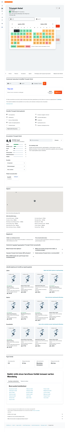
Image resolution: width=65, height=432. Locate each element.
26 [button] (27, 40)
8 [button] (43, 33)
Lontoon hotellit (47, 392)
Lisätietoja (59, 99)
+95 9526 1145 (12, 15)
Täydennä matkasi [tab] (24, 381)
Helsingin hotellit (29, 390)
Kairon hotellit (12, 392)
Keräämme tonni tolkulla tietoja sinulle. (16, 416)
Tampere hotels (47, 396)
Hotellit (13, 425)
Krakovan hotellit (12, 396)
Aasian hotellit (18, 425)
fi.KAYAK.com (8, 425)
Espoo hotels (28, 397)
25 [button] (24, 40)
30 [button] (18, 43)
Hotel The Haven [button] (10, 287)
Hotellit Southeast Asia (35, 425)
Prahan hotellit (46, 388)
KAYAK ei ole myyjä (12, 414)
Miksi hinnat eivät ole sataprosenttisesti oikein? (18, 418)
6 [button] (30, 30)
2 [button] (18, 30)
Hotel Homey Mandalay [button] (54, 287)
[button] (2, 2)
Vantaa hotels (11, 397)
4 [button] (24, 30)
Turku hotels (46, 397)
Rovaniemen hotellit (13, 388)
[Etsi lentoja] (2, 6)
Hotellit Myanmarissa (26, 425)
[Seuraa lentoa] (2, 20)
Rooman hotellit (29, 392)
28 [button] (12, 43)
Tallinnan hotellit (29, 388)
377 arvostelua (21, 11)
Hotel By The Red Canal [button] (40, 285)
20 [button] (30, 37)
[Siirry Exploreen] (2, 17)
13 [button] (30, 33)
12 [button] (27, 33)
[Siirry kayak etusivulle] (9, 2)
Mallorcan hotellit (47, 394)
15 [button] (15, 37)
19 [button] (27, 37)
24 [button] (21, 40)
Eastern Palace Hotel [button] (25, 285)
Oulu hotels (28, 396)
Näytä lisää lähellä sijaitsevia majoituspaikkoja (53, 270)
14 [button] (12, 37)
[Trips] (2, 23)
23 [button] (18, 40)
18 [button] (24, 37)
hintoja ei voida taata (35, 410)
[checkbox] (12, 178)
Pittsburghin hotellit (13, 390)
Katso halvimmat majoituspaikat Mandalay (54, 297)
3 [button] (21, 30)
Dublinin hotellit (29, 394)
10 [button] (21, 33)
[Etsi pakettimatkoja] (2, 14)
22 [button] (15, 40)
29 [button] (15, 43)
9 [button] (18, 33)
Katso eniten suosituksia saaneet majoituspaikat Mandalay (51, 324)
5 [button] (27, 30)
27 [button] (30, 40)
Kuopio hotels (11, 399)
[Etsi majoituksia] (2, 8)
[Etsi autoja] (2, 11)
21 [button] (12, 40)
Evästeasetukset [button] (9, 103)
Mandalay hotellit (44, 425)
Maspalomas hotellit (47, 390)
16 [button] (18, 37)
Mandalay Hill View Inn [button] (26, 313)
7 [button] (40, 33)
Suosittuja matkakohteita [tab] (13, 381)
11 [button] (24, 33)
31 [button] (49, 43)
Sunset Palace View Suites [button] (26, 339)
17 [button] (21, 37)
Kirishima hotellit (12, 394)
